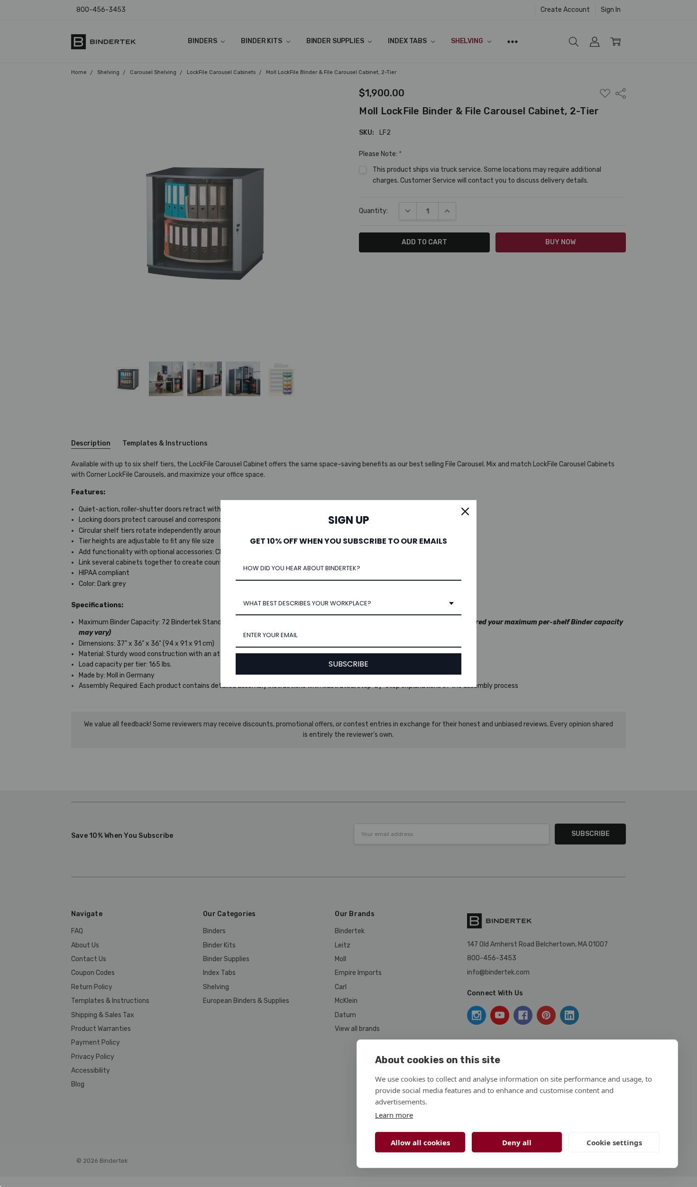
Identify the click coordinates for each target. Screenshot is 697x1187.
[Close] (465, 511)
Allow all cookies (420, 1142)
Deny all (517, 1142)
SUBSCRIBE (348, 663)
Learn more (394, 1115)
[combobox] (348, 604)
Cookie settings (614, 1142)
